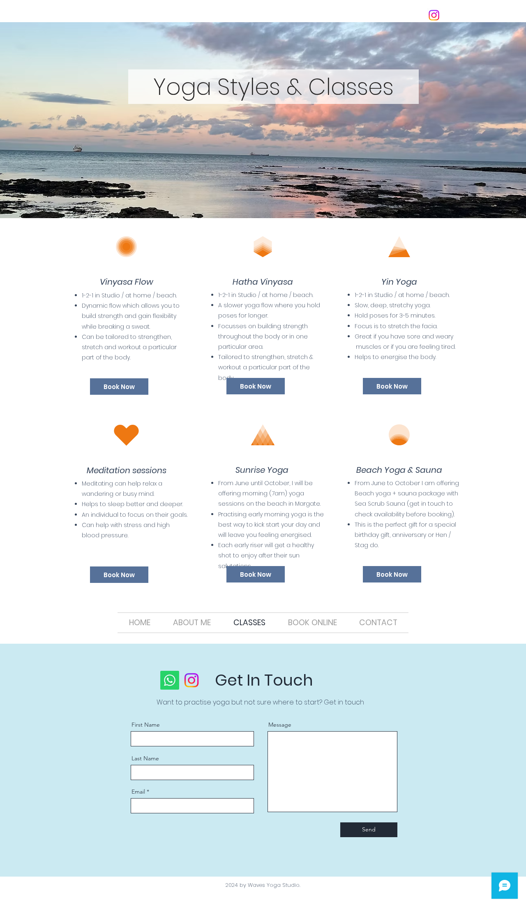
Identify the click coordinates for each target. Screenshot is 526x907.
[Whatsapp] (169, 680)
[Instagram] (434, 15)
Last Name (145, 758)
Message (279, 724)
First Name (146, 724)
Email (138, 791)
